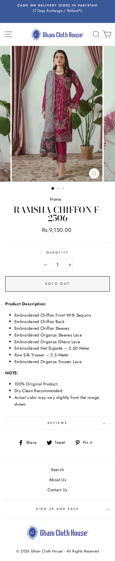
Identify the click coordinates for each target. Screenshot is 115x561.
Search (57, 469)
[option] (57, 8)
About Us (57, 480)
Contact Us (57, 490)
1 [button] (53, 188)
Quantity (57, 252)
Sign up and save (57, 509)
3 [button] (63, 189)
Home (55, 199)
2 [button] (58, 189)
